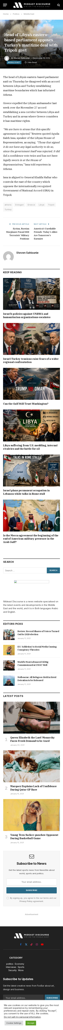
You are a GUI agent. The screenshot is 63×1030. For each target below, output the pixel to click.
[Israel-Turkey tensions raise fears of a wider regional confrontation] (31, 339)
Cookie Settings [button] (13, 1023)
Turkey (8, 209)
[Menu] (5, 5)
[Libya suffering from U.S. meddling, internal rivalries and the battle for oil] (31, 425)
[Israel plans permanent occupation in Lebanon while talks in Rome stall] (31, 470)
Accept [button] (30, 1023)
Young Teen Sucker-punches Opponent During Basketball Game (34, 836)
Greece (31, 204)
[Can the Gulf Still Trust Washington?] (31, 384)
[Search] (58, 5)
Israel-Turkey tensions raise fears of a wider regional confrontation (31, 360)
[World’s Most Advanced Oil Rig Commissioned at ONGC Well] (9, 665)
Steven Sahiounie (22, 58)
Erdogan (19, 204)
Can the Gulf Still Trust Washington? (25, 403)
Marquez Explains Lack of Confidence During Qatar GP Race (33, 788)
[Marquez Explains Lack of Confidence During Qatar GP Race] (31, 766)
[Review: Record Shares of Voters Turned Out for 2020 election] (9, 634)
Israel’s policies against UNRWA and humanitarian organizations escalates (26, 315)
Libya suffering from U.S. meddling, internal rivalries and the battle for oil (30, 447)
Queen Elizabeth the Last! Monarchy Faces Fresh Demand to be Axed (32, 739)
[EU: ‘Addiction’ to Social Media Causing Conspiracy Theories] (9, 650)
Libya (41, 204)
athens (8, 204)
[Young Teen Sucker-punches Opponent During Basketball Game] (31, 815)
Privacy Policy (26, 901)
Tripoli (51, 204)
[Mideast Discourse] (31, 5)
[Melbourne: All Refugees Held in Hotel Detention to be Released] (9, 680)
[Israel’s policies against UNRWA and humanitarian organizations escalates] (31, 294)
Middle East (14, 62)
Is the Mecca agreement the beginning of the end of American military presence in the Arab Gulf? (30, 539)
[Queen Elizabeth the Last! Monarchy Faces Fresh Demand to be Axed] (31, 718)
